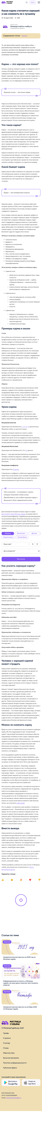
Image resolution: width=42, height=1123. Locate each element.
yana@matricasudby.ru (13, 1098)
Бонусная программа (11, 1058)
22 (26, 450)
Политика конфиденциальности (14, 1063)
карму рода (21, 803)
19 (28, 427)
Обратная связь (9, 1053)
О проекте (7, 1038)
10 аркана (16, 469)
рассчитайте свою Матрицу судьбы (13, 514)
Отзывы (6, 1048)
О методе (6, 1043)
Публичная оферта (10, 1068)
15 (26, 427)
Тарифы (6, 1033)
